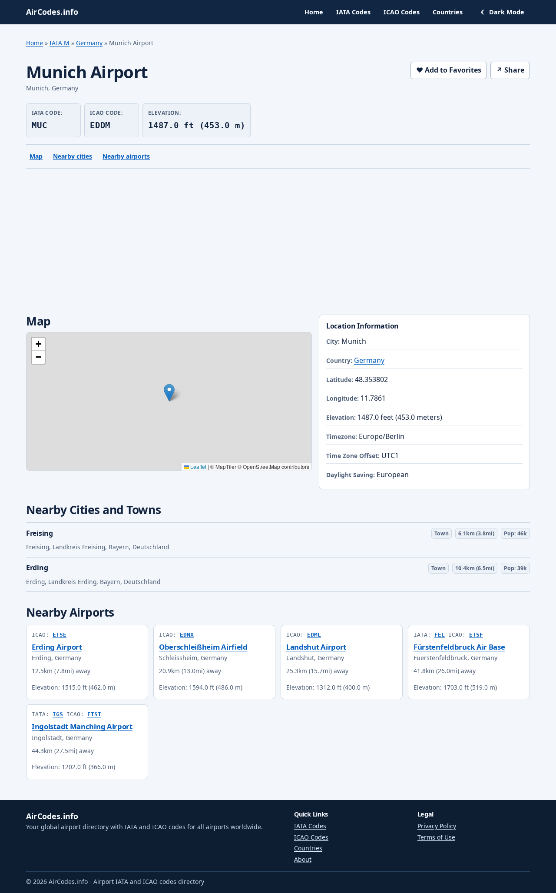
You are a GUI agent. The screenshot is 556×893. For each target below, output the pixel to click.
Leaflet (197, 466)
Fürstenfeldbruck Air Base (459, 647)
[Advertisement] (278, 243)
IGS (58, 714)
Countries (448, 12)
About (302, 859)
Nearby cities (72, 156)
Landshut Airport (316, 647)
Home (313, 12)
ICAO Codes (402, 12)
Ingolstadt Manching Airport (82, 726)
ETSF (476, 634)
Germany (89, 43)
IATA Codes (353, 12)
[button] (169, 393)
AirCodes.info (52, 816)
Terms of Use (436, 837)
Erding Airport (57, 647)
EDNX (187, 634)
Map (36, 156)
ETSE (59, 634)
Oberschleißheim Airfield (203, 647)
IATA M (60, 43)
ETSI (94, 714)
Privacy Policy (436, 826)
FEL (439, 634)
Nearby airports (126, 156)
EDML (314, 634)
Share (510, 70)
